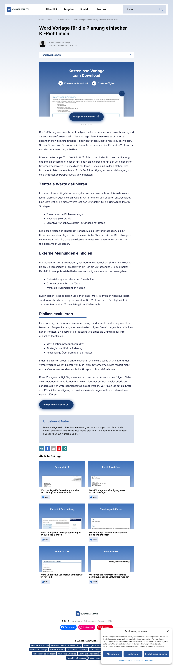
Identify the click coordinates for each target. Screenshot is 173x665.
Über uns (101, 9)
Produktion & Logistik (76, 658)
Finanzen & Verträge (38, 649)
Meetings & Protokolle (88, 654)
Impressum (149, 660)
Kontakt (84, 9)
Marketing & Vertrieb (67, 654)
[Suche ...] (161, 9)
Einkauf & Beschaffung (71, 645)
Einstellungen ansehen (156, 654)
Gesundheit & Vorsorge (77, 649)
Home (41, 20)
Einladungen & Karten (93, 645)
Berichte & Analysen (40, 645)
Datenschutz (139, 660)
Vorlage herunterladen (84, 116)
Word (50, 20)
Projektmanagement (97, 658)
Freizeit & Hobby (57, 649)
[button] (167, 631)
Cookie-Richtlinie (125, 660)
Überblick (51, 9)
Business (55, 645)
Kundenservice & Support (44, 654)
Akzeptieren (113, 654)
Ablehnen (133, 654)
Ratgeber (69, 9)
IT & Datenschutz (63, 20)
